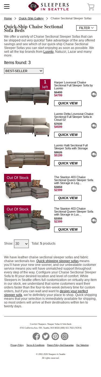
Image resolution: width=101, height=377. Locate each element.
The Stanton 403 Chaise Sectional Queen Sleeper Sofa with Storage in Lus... (73, 211)
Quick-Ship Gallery (31, 18)
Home (8, 18)
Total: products (43, 243)
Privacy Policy (17, 345)
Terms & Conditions (35, 345)
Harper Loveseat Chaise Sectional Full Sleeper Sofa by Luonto (73, 85)
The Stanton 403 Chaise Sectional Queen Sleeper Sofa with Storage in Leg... (73, 180)
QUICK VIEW (68, 103)
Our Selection (82, 345)
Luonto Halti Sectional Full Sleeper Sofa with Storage (71, 147)
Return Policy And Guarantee (60, 345)
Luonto (48, 52)
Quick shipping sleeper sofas (57, 261)
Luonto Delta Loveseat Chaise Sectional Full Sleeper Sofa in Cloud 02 (73, 116)
